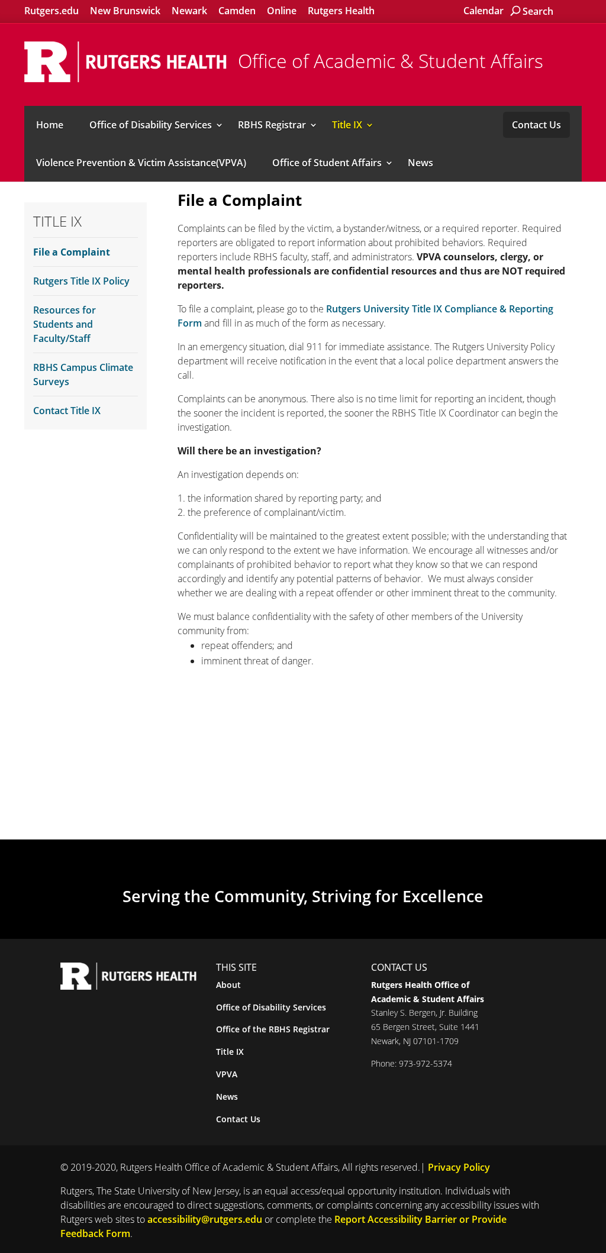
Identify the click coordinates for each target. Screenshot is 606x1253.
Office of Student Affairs (327, 162)
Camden (237, 10)
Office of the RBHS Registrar (273, 1029)
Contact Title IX (67, 410)
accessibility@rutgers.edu (204, 1219)
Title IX (347, 124)
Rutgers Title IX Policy (81, 281)
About (228, 984)
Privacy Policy (459, 1167)
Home (49, 124)
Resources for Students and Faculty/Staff (64, 324)
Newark (189, 10)
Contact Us (536, 124)
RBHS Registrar (272, 124)
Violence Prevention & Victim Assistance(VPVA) (141, 162)
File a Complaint (71, 252)
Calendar (483, 10)
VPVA (226, 1074)
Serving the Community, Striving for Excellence (303, 896)
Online (281, 10)
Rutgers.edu (51, 10)
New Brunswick (125, 10)
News (420, 162)
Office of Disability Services (150, 124)
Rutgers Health (341, 10)
